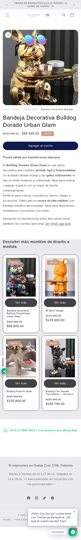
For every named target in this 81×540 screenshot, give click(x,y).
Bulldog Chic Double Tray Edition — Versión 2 (60, 393)
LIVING (16, 109)
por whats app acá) (58, 223)
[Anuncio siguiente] (74, 5)
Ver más (21, 302)
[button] (7, 15)
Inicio (6, 109)
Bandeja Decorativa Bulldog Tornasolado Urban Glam (18, 313)
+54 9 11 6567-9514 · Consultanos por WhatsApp (43, 430)
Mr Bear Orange (55, 310)
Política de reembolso (26, 519)
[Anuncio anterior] (7, 5)
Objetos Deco (30, 109)
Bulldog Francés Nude (19, 391)
